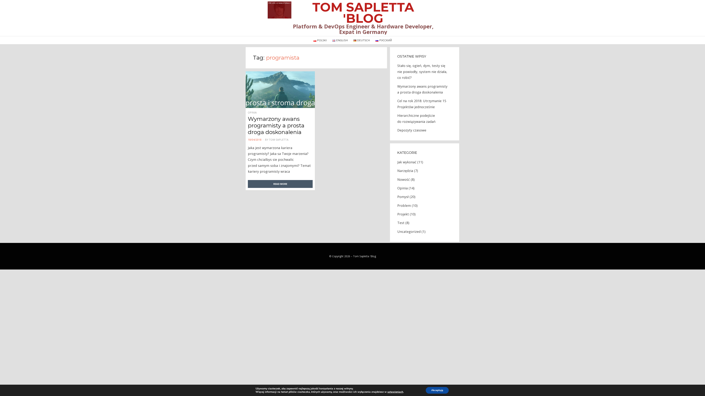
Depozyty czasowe (411, 130)
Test (400, 223)
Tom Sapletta (278, 139)
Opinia (252, 112)
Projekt (403, 214)
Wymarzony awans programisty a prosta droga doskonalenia (276, 125)
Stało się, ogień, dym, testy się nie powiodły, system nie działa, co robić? (422, 71)
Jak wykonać (406, 162)
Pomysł (403, 197)
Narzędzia (405, 170)
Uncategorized (409, 231)
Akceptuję (437, 390)
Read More (280, 184)
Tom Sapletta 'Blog (364, 256)
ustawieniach (395, 392)
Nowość (403, 179)
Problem (404, 205)
